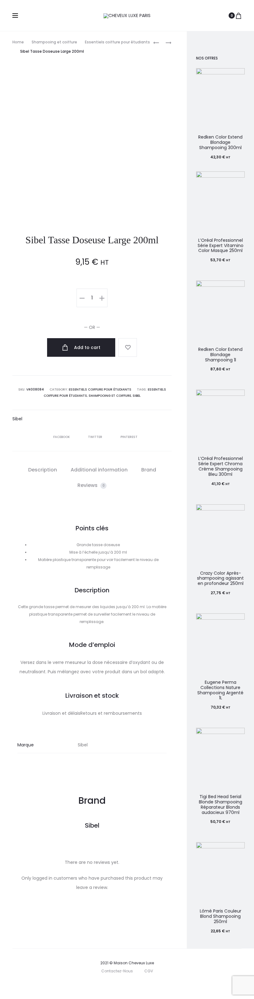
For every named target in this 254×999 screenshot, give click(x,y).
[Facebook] (115, 985)
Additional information (99, 469)
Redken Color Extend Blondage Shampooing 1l (220, 354)
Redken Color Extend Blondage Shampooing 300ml (220, 142)
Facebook (62, 437)
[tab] (42, 470)
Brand (148, 469)
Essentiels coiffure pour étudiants (117, 42)
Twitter (95, 437)
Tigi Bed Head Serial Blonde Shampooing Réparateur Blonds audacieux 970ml (220, 804)
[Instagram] (128, 985)
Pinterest (129, 437)
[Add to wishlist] (127, 347)
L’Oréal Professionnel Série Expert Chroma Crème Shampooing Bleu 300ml (220, 466)
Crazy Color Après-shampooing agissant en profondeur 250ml (220, 578)
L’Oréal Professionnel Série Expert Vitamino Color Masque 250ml (220, 245)
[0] (238, 15)
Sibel (137, 395)
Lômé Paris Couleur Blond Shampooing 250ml (220, 916)
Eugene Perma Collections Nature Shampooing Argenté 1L (220, 690)
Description (42, 469)
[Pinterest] (142, 985)
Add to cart (86, 347)
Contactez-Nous (117, 971)
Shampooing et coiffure (54, 42)
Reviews (91, 485)
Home (18, 42)
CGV (148, 971)
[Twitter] (101, 985)
